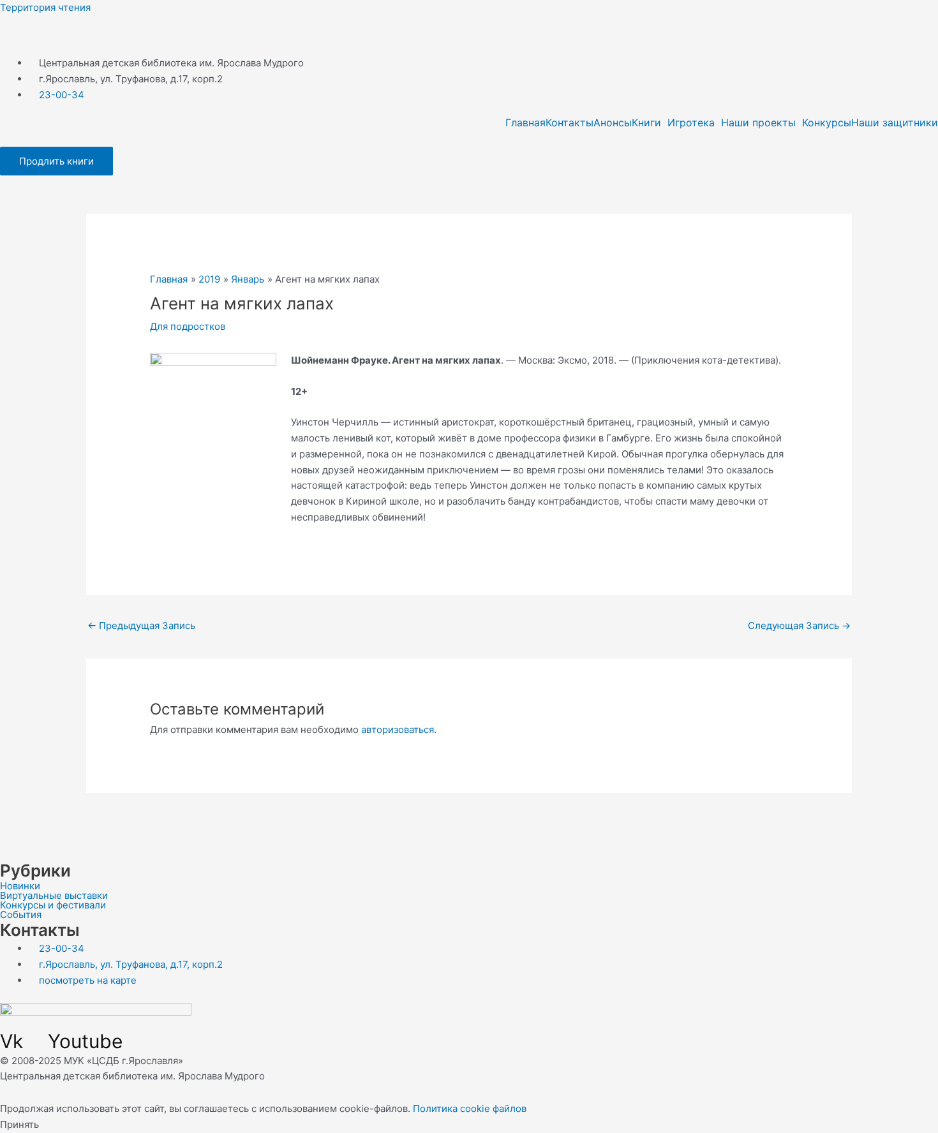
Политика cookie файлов (469, 1108)
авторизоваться (397, 729)
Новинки (20, 886)
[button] (649, 122)
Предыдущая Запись (141, 625)
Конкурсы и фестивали (53, 905)
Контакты (569, 122)
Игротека (691, 122)
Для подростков (187, 326)
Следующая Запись (799, 625)
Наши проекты (758, 122)
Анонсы (612, 122)
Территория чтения (45, 7)
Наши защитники (894, 122)
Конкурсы (826, 122)
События (20, 914)
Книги (646, 122)
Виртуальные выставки (54, 895)
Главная (525, 122)
